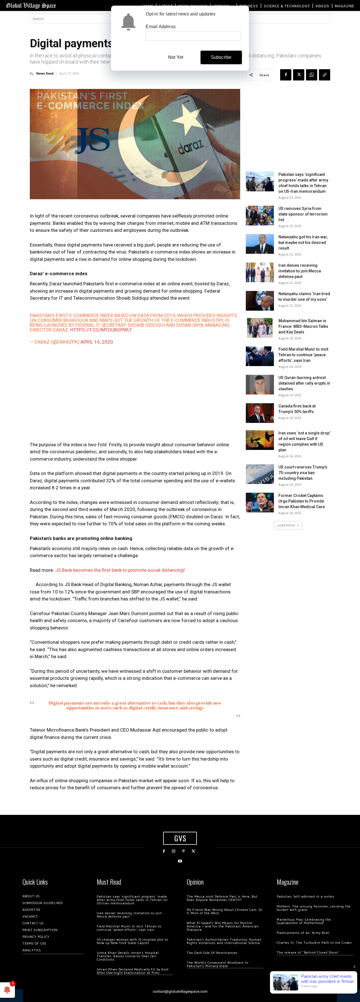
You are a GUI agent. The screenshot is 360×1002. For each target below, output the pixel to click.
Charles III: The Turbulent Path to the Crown (314, 942)
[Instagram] (173, 851)
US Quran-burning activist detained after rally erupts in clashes (304, 383)
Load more (286, 525)
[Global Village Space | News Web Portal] (31, 5)
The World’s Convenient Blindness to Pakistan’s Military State (217, 964)
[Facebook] (285, 74)
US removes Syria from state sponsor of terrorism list (303, 214)
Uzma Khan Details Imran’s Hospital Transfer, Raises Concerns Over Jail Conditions (128, 956)
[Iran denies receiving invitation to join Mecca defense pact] (260, 272)
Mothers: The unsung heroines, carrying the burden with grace (314, 908)
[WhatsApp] (311, 74)
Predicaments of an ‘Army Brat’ (303, 933)
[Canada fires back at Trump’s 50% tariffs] (260, 413)
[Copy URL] (324, 74)
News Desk (45, 73)
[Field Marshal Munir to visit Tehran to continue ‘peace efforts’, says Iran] (260, 356)
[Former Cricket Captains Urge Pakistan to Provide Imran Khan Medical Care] (260, 502)
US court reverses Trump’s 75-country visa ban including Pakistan (302, 473)
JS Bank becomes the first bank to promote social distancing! (120, 570)
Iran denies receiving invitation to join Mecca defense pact (299, 271)
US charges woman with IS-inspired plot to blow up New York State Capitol (132, 941)
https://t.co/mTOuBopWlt (101, 330)
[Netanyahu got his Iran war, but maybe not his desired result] (260, 244)
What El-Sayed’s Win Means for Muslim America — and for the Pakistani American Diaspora (223, 926)
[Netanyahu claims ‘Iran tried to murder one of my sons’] (260, 301)
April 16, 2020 (96, 342)
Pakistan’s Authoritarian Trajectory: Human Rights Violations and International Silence (224, 941)
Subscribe (221, 57)
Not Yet (175, 57)
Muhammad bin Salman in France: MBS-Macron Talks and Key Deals (303, 326)
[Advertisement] (135, 394)
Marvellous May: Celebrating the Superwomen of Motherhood (304, 921)
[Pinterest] (183, 851)
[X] (298, 74)
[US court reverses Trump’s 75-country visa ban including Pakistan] (260, 474)
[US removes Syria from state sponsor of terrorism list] (260, 215)
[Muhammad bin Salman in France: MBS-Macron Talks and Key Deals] (260, 328)
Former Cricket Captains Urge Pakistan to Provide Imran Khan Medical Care (301, 501)
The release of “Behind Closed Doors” (308, 952)
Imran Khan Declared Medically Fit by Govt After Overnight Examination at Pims (133, 971)
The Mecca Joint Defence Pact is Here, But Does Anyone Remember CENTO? (222, 898)
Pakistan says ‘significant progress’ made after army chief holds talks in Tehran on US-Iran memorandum (132, 900)
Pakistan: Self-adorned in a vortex (305, 896)
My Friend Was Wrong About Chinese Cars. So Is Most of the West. (224, 911)
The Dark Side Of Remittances (212, 953)
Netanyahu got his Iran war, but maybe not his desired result (303, 242)
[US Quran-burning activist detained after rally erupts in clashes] (260, 384)
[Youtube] (179, 861)
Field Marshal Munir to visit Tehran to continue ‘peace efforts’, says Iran (303, 355)
